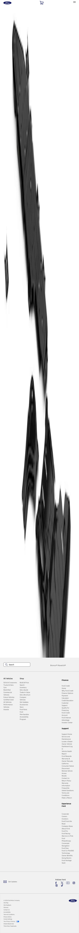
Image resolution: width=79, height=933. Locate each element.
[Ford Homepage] (73, 900)
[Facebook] (56, 883)
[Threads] (56, 885)
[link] (6, 903)
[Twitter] (62, 883)
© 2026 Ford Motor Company (12, 900)
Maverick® (62, 665)
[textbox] (16, 665)
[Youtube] (68, 883)
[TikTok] (62, 885)
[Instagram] (74, 883)
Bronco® (53, 665)
